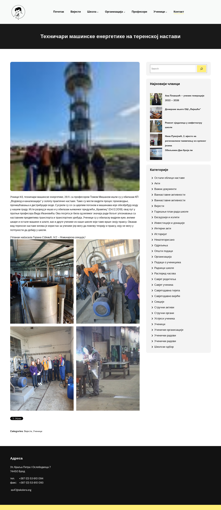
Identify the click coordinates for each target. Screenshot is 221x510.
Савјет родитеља (165, 279)
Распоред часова (165, 273)
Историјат (160, 234)
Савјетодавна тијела (167, 290)
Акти (157, 183)
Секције (159, 301)
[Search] (201, 68)
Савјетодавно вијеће (167, 296)
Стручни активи (164, 307)
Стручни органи (164, 313)
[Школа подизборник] (98, 12)
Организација (114, 11)
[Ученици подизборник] (166, 12)
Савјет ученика (163, 284)
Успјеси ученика (164, 318)
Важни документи (165, 189)
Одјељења (161, 245)
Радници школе (164, 268)
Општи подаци (163, 251)
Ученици (159, 11)
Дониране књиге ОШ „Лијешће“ (183, 109)
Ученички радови (165, 335)
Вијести (28, 431)
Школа (91, 11)
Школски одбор (164, 347)
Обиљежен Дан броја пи (179, 150)
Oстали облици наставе (169, 178)
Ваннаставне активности (169, 194)
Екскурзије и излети (166, 217)
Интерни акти (162, 228)
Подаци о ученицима (167, 262)
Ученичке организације (168, 330)
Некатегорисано (164, 239)
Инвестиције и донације (169, 223)
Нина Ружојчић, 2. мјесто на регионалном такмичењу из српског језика (185, 141)
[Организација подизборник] (124, 12)
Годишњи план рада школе (171, 211)
